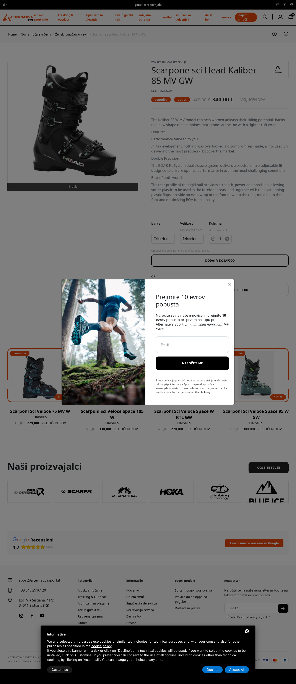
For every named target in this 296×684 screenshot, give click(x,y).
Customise (60, 670)
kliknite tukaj (202, 392)
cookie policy (101, 646)
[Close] (229, 284)
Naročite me (192, 363)
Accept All (237, 670)
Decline (212, 670)
